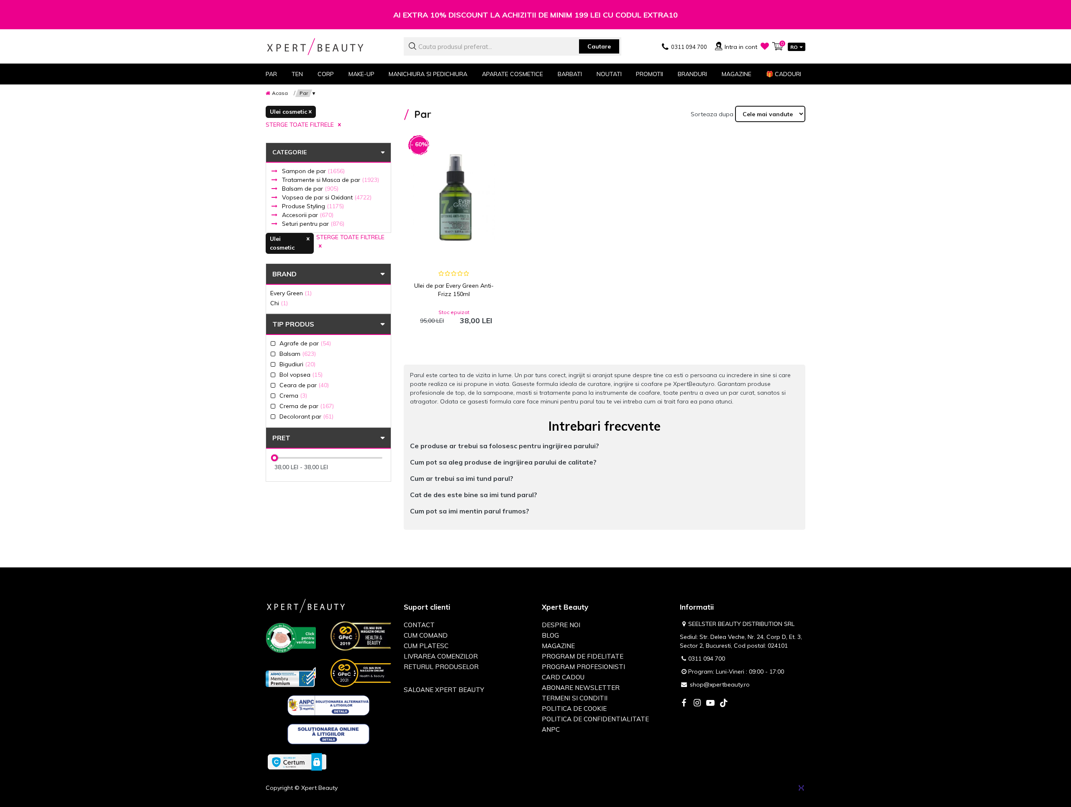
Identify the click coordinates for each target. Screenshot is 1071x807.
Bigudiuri (297, 364)
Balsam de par (310, 188)
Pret (281, 438)
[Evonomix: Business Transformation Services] (801, 788)
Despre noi (561, 625)
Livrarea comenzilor (441, 656)
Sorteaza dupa (712, 114)
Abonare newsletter (581, 688)
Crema (293, 395)
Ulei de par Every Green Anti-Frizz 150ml (454, 290)
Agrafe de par (305, 343)
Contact (419, 625)
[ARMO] (291, 676)
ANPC (551, 729)
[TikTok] (724, 703)
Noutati (609, 74)
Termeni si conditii (574, 698)
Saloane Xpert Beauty (444, 690)
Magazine (736, 74)
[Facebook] (683, 703)
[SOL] (328, 735)
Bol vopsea (301, 374)
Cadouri (783, 74)
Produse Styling (313, 206)
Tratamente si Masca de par (330, 180)
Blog (550, 635)
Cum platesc (426, 646)
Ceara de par (304, 385)
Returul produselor (441, 667)
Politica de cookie (574, 709)
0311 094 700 (706, 658)
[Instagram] (697, 703)
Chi (279, 303)
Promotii (649, 74)
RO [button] (794, 47)
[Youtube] (710, 703)
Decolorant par (306, 416)
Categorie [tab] (289, 152)
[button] (604, 446)
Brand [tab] (284, 274)
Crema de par (306, 406)
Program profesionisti (583, 667)
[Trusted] (291, 639)
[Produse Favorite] (765, 46)
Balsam (297, 354)
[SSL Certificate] (297, 761)
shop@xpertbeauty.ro (720, 684)
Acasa (280, 93)
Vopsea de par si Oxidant (327, 197)
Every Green (291, 293)
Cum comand (426, 635)
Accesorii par (307, 215)
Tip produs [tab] (293, 324)
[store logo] (328, 46)
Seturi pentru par (313, 223)
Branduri (692, 74)
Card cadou (563, 677)
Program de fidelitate (582, 656)
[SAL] (328, 706)
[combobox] (512, 46)
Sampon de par (313, 171)
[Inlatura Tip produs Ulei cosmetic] (290, 112)
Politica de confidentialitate (595, 719)
